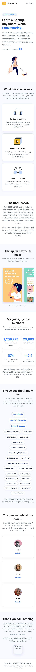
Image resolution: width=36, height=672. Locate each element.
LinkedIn (18, 553)
